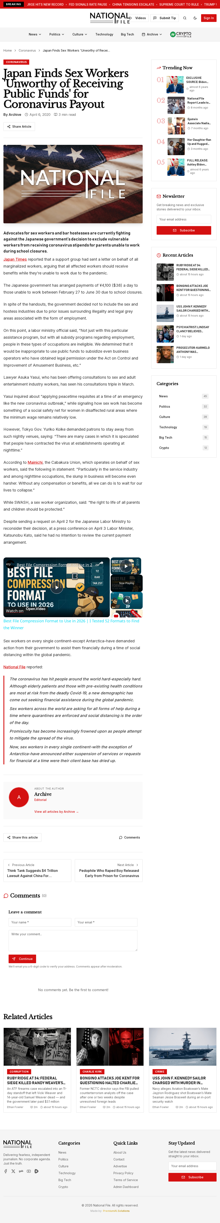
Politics (54, 34)
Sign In (209, 18)
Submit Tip (168, 18)
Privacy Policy (123, 1173)
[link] (10, 564)
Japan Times (15, 259)
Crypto (63, 1187)
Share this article (25, 837)
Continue (26, 959)
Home (7, 50)
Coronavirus (27, 50)
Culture (77, 34)
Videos (140, 18)
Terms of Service (125, 1180)
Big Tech (127, 34)
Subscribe (187, 230)
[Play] (126, 600)
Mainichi (35, 462)
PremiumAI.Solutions (116, 1210)
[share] (101, 563)
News (33, 34)
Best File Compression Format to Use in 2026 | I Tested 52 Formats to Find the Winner (56, 564)
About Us (119, 1152)
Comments (132, 837)
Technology (104, 34)
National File (14, 667)
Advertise (120, 1166)
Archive (152, 34)
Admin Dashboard (126, 1187)
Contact (118, 1159)
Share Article (21, 126)
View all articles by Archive (56, 811)
